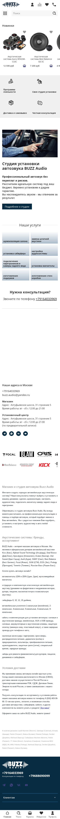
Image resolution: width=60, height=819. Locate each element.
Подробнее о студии (17, 206)
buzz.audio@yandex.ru (16, 395)
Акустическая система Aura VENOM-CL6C (14, 59)
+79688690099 (39, 776)
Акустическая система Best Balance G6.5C (41, 59)
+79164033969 (46, 299)
